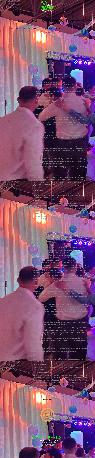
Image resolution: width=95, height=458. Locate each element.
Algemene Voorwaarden (47, 448)
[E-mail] (35, 402)
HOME (11, 29)
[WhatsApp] (35, 405)
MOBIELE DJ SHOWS (23, 29)
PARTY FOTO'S (72, 29)
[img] (47, 7)
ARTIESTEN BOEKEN (56, 29)
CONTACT (47, 33)
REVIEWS (83, 29)
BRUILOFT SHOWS (39, 29)
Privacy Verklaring (47, 450)
